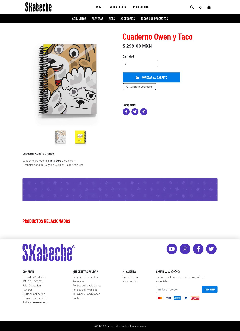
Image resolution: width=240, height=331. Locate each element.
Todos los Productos (154, 18)
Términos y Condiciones (86, 294)
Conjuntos (79, 18)
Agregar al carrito (154, 77)
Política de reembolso (35, 302)
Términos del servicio (34, 298)
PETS (112, 18)
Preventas (78, 281)
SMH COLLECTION (32, 281)
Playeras (97, 18)
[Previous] (30, 79)
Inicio (99, 7)
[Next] (109, 79)
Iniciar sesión (117, 7)
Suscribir (209, 289)
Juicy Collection (31, 285)
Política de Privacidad (85, 289)
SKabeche (108, 326)
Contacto (78, 298)
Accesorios (128, 18)
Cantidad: (129, 56)
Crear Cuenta (140, 7)
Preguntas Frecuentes (85, 277)
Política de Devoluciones (87, 285)
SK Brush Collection (33, 294)
